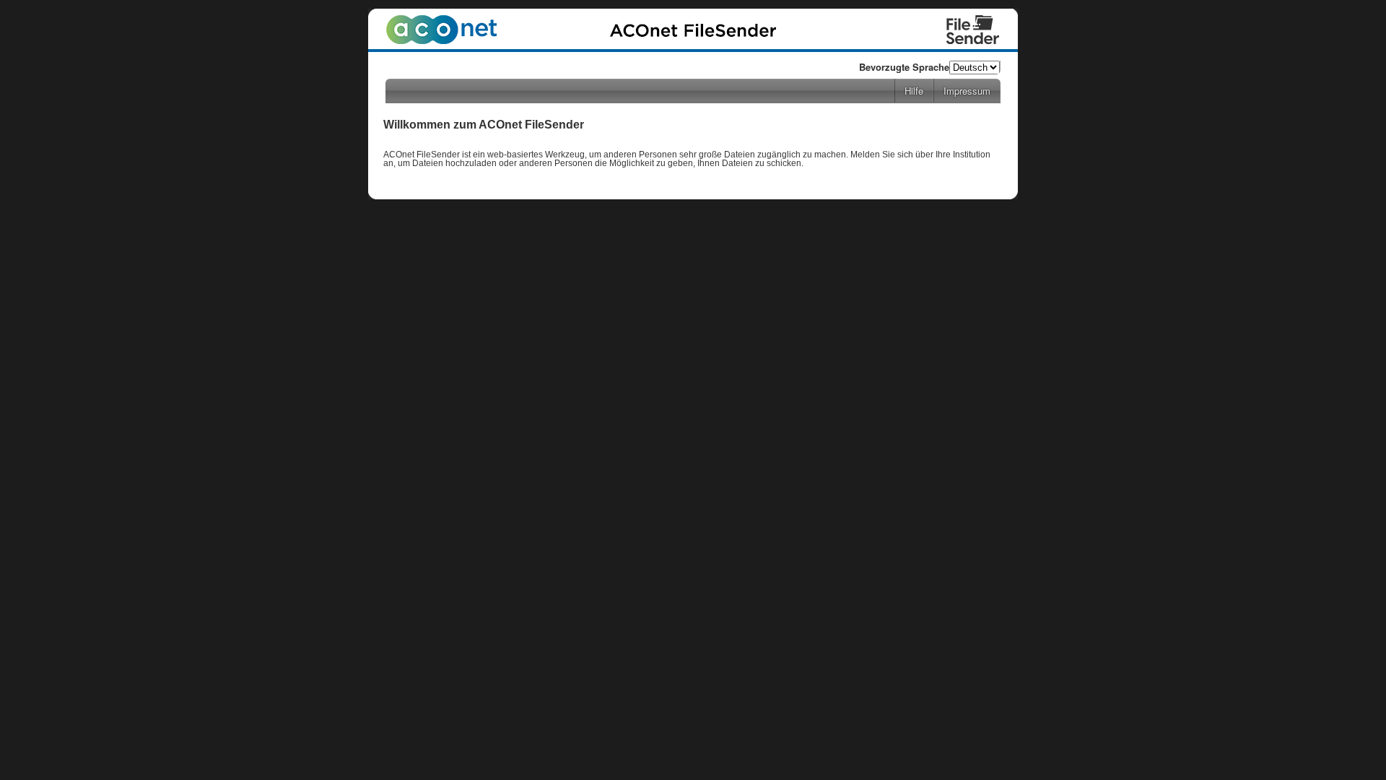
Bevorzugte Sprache (904, 67)
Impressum (966, 91)
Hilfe (914, 91)
